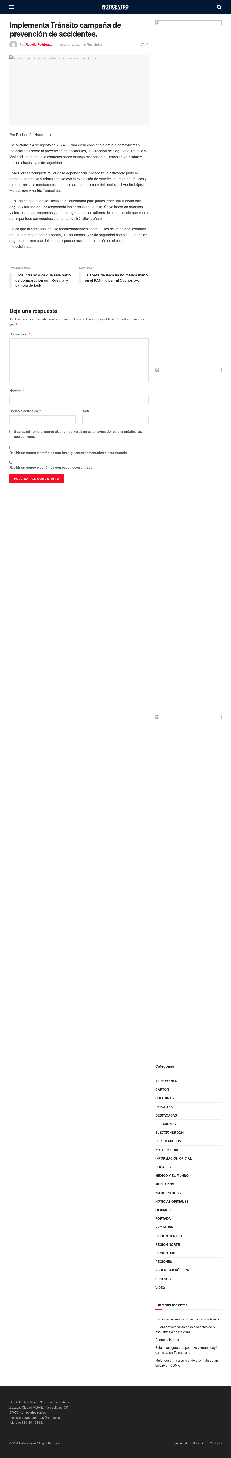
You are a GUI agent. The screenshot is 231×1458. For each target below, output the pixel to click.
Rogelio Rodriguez (39, 44)
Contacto (216, 1443)
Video (160, 1287)
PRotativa (164, 1227)
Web (85, 411)
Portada (163, 1218)
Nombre (17, 390)
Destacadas (166, 1115)
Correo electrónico (25, 411)
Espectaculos (168, 1141)
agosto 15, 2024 (70, 44)
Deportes (164, 1106)
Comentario (19, 334)
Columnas (164, 1098)
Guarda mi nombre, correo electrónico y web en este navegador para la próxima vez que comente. (78, 434)
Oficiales (163, 1210)
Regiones (163, 1261)
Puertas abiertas (167, 1339)
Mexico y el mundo (172, 1175)
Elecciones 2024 (169, 1132)
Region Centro (168, 1236)
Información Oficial (173, 1158)
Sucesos (163, 1279)
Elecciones (165, 1124)
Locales (163, 1167)
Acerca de (181, 1443)
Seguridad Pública (172, 1270)
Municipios (94, 44)
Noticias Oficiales (171, 1201)
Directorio (199, 1443)
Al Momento (166, 1080)
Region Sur (165, 1253)
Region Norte (167, 1244)
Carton (162, 1089)
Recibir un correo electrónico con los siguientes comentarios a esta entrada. (68, 452)
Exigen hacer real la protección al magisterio (187, 1319)
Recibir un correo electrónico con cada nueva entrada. (51, 467)
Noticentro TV (168, 1193)
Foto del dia (166, 1149)
